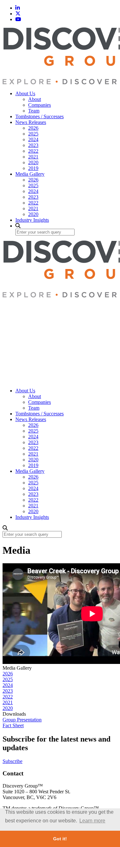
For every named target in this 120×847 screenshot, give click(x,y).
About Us (25, 93)
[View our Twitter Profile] (17, 13)
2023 (33, 145)
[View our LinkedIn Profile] (17, 8)
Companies (39, 105)
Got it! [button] (60, 838)
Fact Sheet (13, 725)
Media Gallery (29, 174)
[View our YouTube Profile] (18, 19)
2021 (33, 156)
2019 (33, 168)
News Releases (30, 122)
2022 (33, 151)
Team (33, 110)
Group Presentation (22, 719)
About (34, 99)
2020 (33, 162)
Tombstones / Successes (39, 116)
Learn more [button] (92, 820)
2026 (33, 128)
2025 (33, 133)
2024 (33, 139)
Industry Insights (32, 220)
